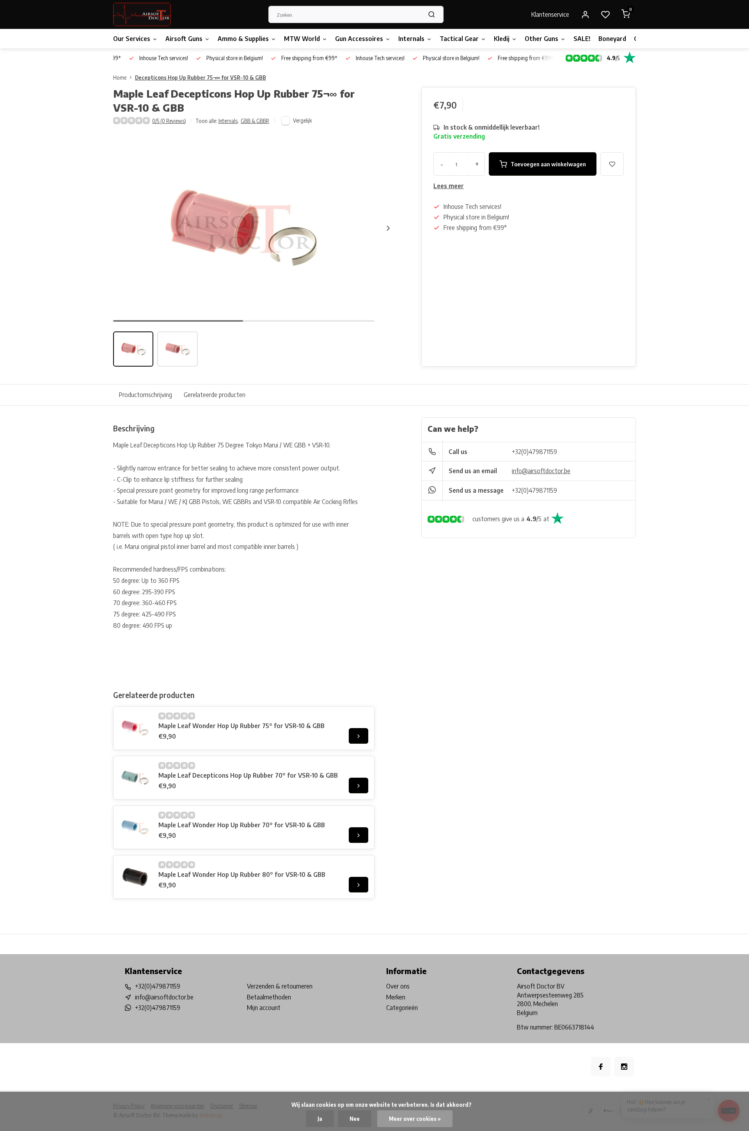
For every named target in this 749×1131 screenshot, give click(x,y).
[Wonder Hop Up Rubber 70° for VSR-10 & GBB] (135, 827)
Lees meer (448, 186)
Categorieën (402, 1008)
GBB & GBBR (255, 121)
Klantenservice (550, 14)
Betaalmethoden (269, 997)
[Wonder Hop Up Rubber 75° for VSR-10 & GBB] (135, 728)
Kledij (501, 39)
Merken (395, 997)
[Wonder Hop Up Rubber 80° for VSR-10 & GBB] (135, 876)
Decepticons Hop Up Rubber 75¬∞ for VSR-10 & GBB (200, 77)
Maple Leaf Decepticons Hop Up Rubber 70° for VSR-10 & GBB (248, 775)
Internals (411, 39)
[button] (388, 228)
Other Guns (541, 39)
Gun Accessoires (359, 39)
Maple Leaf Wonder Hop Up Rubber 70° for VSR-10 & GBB (241, 825)
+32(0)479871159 (534, 452)
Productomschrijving (145, 395)
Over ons (398, 986)
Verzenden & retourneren (279, 986)
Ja (320, 1118)
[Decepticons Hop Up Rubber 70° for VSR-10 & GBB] (135, 777)
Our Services (131, 39)
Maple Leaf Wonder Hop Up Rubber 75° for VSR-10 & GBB (241, 726)
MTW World (302, 39)
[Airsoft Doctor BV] (142, 14)
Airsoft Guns (183, 39)
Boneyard (612, 39)
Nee (355, 1118)
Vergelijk (302, 120)
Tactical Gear (459, 39)
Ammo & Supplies (243, 39)
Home (119, 77)
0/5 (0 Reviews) (169, 121)
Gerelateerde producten (214, 395)
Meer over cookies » (415, 1118)
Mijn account (263, 1008)
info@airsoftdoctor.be (541, 471)
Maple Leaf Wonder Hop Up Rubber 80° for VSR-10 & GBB (241, 874)
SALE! (582, 39)
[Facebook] (601, 1066)
